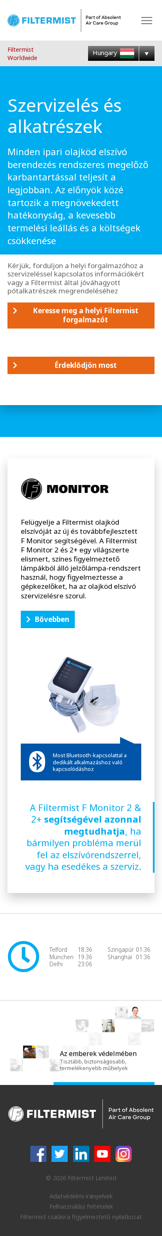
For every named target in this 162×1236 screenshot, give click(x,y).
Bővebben (52, 619)
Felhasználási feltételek (81, 1206)
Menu (147, 20)
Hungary (105, 52)
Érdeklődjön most (85, 365)
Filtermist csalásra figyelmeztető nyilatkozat (81, 1216)
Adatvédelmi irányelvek (81, 1196)
